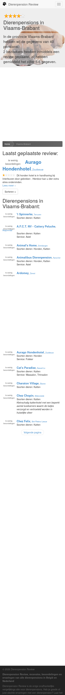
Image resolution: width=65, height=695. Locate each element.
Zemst (32, 273)
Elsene (43, 383)
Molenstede (39, 395)
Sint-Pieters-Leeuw (39, 421)
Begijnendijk (7, 230)
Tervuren (37, 214)
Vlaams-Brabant (23, 143)
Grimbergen (43, 245)
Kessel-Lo (41, 368)
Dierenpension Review (23, 4)
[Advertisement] (32, 104)
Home (7, 143)
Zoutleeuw (37, 169)
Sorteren (9, 191)
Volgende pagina (32, 432)
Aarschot (56, 257)
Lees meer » (9, 185)
